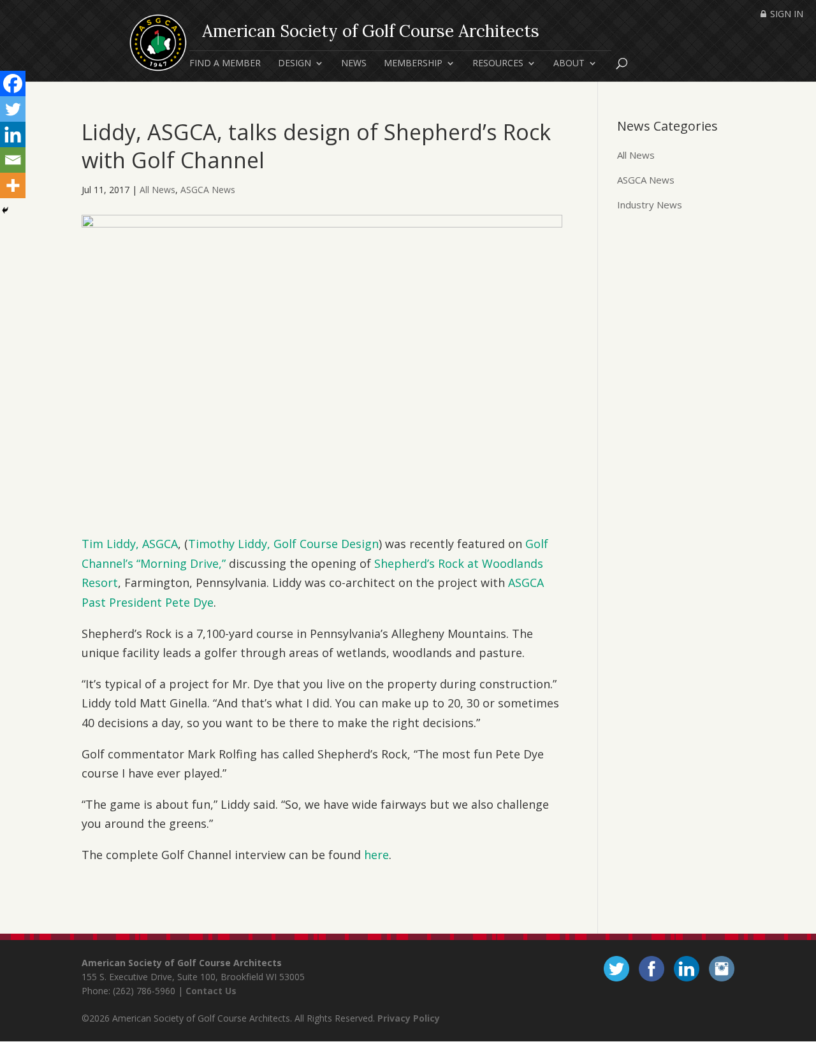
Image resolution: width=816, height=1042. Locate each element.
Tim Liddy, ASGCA (130, 543)
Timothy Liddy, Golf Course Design (283, 543)
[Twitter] (13, 109)
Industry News (649, 204)
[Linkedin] (13, 134)
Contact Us (211, 991)
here (376, 854)
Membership (413, 64)
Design (294, 64)
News (354, 64)
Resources (497, 64)
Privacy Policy (408, 1018)
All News (157, 190)
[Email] (13, 160)
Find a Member (225, 64)
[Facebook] (13, 83)
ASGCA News (207, 190)
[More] (13, 185)
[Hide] (5, 210)
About (569, 64)
